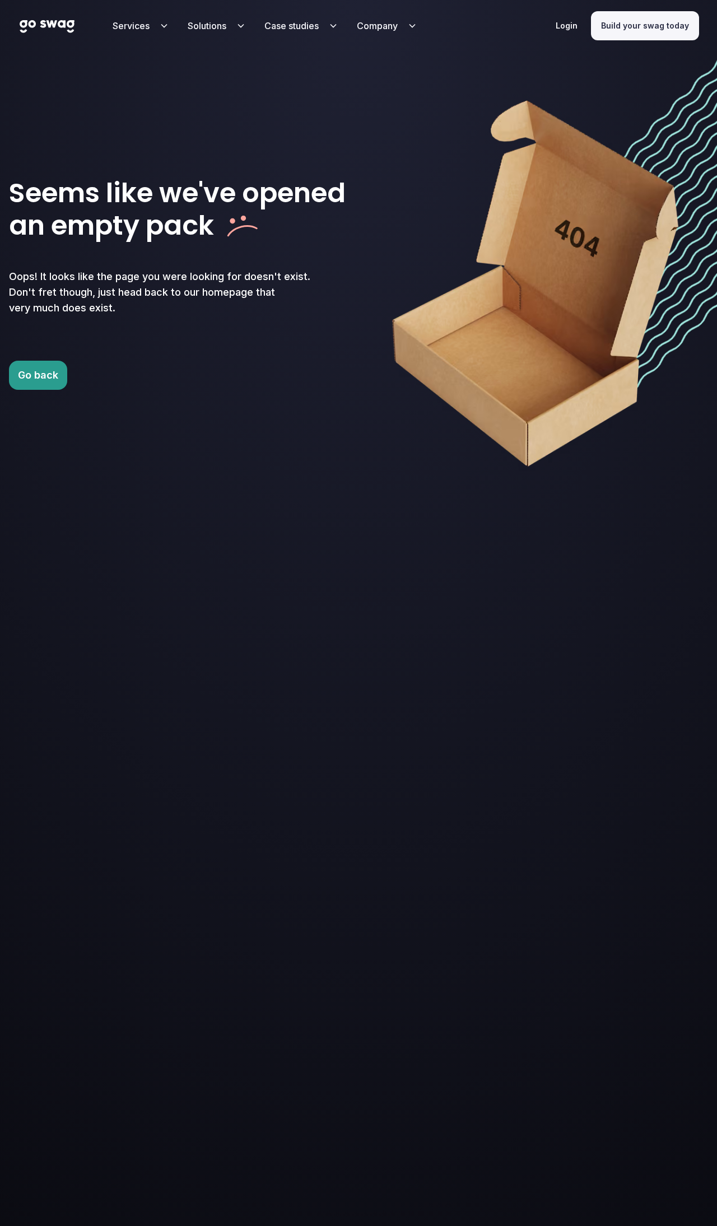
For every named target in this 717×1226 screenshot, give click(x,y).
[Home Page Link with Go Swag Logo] (47, 26)
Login (567, 25)
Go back (38, 375)
